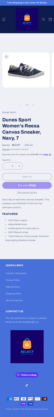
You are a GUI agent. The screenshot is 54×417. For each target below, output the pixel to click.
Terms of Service (14, 300)
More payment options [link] (27, 192)
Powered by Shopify (39, 409)
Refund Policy (13, 287)
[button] (3, 19)
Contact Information (16, 273)
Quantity (6, 160)
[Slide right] (33, 105)
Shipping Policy (13, 294)
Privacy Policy (13, 280)
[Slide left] (20, 105)
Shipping (6, 149)
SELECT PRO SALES (22, 409)
